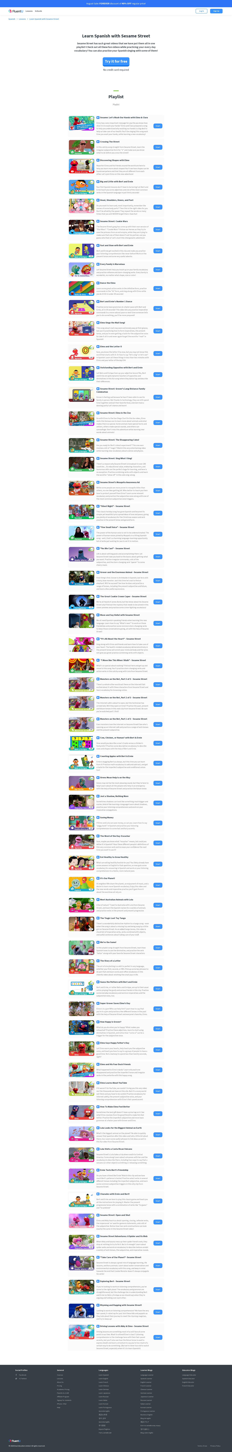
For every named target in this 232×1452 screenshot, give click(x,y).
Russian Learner (146, 1400)
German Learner (146, 1393)
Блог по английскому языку (150, 1425)
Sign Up (216, 11)
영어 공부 (102, 1418)
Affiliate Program (63, 1397)
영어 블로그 (145, 1429)
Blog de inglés (146, 1418)
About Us (60, 1382)
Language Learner (147, 1375)
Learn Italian (103, 1400)
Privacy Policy (215, 1446)
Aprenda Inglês (104, 1422)
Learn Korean (103, 1404)
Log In (201, 11)
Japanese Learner (147, 1397)
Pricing (59, 1386)
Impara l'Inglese (104, 1429)
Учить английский (105, 1433)
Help (58, 1407)
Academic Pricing (63, 1389)
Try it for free (116, 61)
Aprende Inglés (104, 1411)
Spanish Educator (188, 1378)
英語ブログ (145, 1422)
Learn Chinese (104, 1386)
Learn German (104, 1389)
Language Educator (189, 1375)
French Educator (188, 1386)
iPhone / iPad (61, 1404)
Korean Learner (146, 1407)
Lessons (29, 11)
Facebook (22, 1375)
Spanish (11, 19)
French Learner (146, 1386)
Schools (38, 11)
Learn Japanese (104, 1393)
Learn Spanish (104, 1375)
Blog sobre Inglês (147, 1433)
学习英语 (102, 1425)
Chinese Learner (146, 1389)
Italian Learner (146, 1404)
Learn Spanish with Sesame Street (44, 19)
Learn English (103, 1378)
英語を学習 (103, 1415)
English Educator (188, 1382)
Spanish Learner (146, 1378)
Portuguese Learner (148, 1411)
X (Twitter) (23, 1378)
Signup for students (64, 1400)
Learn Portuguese (105, 1407)
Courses (60, 1375)
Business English (146, 1415)
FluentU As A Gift (63, 1393)
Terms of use (202, 1446)
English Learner (146, 1382)
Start (158, 126)
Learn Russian (104, 1397)
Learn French (103, 1382)
